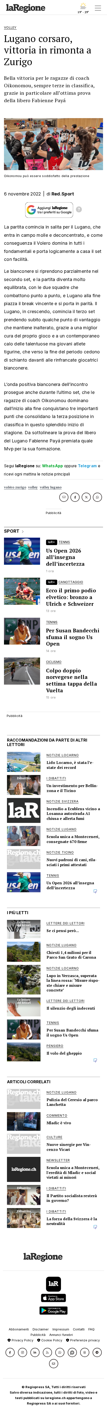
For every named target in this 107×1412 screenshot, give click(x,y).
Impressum (61, 1329)
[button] (10, 1352)
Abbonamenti (19, 1329)
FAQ (91, 1329)
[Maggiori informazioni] (79, 210)
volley (33, 487)
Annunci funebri (61, 1335)
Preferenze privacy (84, 1340)
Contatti (79, 1329)
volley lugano (51, 487)
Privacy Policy (22, 1340)
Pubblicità (38, 1335)
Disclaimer (41, 1329)
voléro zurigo (15, 487)
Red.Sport (63, 193)
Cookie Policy (51, 1340)
